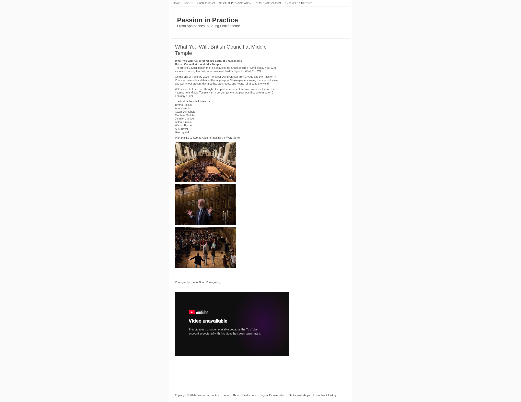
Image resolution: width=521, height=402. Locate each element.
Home (176, 3)
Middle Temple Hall (202, 92)
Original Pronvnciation (235, 3)
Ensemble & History (298, 3)
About (188, 3)
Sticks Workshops (268, 3)
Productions (206, 3)
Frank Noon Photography (206, 282)
